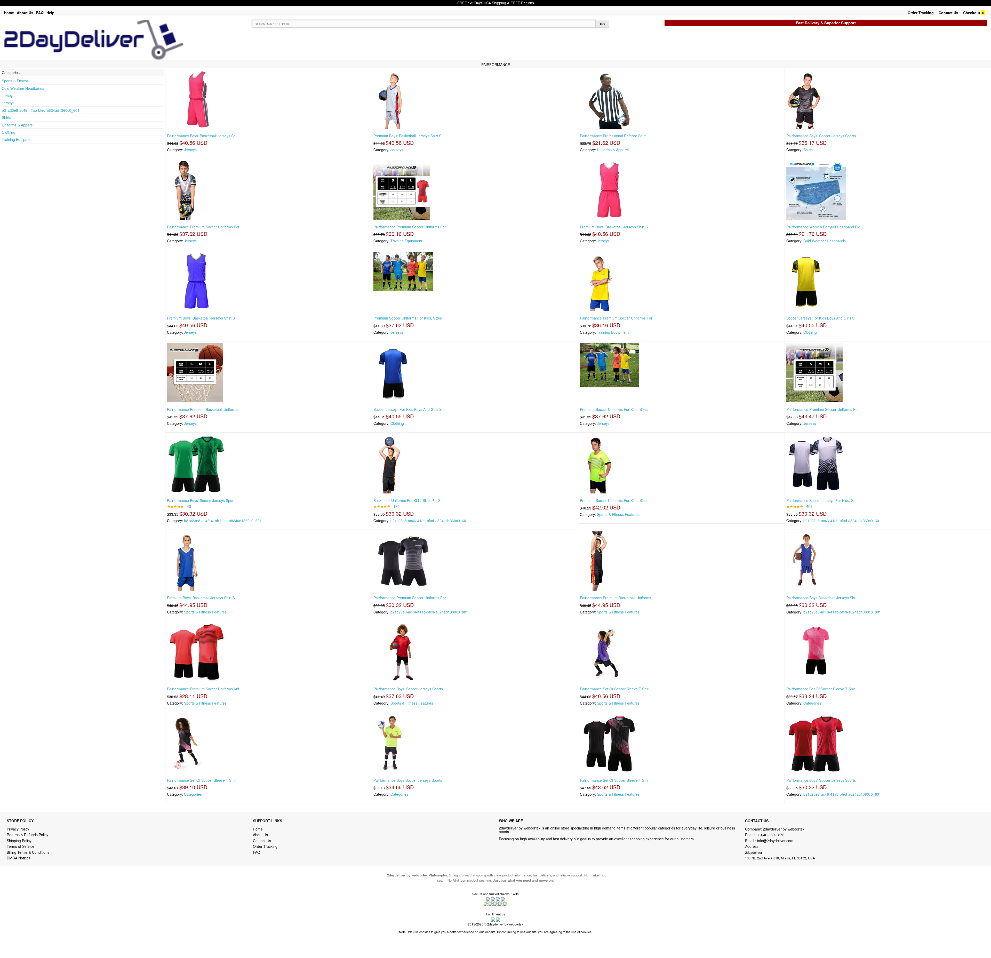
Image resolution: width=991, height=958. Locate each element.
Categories (812, 703)
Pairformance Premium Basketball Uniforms (202, 409)
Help (50, 12)
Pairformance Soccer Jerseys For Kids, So (821, 500)
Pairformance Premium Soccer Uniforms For (203, 226)
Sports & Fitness (15, 80)
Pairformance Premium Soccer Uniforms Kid (203, 688)
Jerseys (8, 95)
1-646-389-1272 (771, 834)
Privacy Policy (18, 829)
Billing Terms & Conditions (28, 852)
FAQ (40, 12)
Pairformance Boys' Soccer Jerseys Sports (821, 135)
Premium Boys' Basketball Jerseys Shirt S (407, 135)
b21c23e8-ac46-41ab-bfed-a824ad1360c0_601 (40, 110)
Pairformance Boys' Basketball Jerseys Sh (201, 135)
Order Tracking (921, 12)
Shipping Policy (20, 840)
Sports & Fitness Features (618, 514)
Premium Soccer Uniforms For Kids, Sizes (407, 318)
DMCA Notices (18, 857)
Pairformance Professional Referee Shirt (613, 135)
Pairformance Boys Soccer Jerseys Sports (407, 780)
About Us (25, 12)
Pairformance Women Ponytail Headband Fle (823, 226)
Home (9, 12)
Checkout (971, 12)
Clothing (8, 132)
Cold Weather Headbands (23, 88)
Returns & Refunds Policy (27, 834)
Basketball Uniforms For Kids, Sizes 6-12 (406, 500)
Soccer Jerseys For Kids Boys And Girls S (820, 318)
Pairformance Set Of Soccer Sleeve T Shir (614, 688)
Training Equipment (18, 139)
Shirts (6, 117)
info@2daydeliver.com (775, 840)
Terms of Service (20, 846)
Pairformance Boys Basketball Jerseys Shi (820, 597)
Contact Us (948, 12)
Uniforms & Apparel (18, 124)
